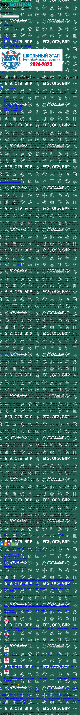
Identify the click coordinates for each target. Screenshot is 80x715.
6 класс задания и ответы (13, 101)
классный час (16, 698)
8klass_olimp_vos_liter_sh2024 (10, 354)
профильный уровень (21, 700)
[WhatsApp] (13, 544)
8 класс (6, 688)
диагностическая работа (51, 694)
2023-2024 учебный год (29, 689)
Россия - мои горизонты (23, 691)
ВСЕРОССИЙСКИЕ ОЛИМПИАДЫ (17, 46)
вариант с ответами (61, 691)
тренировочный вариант (16, 705)
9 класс (10, 689)
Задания (74, 689)
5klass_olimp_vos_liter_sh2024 (10, 117)
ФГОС (32, 691)
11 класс (19, 689)
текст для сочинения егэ (58, 703)
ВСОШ (2, 72)
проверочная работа (9, 700)
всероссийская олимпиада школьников (14, 547)
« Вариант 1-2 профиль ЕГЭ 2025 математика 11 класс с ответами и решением (28, 549)
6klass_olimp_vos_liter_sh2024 (10, 182)
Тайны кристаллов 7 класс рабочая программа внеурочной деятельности (37, 584)
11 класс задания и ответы (14, 110)
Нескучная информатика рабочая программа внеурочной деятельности (36, 606)
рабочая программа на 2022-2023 (39, 700)
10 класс (14, 688)
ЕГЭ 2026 (68, 689)
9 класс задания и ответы (13, 107)
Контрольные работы (11, 564)
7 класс (2, 688)
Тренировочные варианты (13, 554)
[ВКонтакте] (1, 544)
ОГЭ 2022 (2, 691)
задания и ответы (34, 547)
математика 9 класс (44, 698)
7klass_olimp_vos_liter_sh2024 (10, 265)
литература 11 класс (30, 698)
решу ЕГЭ (70, 700)
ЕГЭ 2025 (62, 689)
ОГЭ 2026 (13, 691)
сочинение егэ (37, 703)
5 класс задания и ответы (13, 99)
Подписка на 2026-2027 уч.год (15, 562)
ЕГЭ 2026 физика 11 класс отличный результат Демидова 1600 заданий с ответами (41, 655)
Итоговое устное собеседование (15, 558)
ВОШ (37, 689)
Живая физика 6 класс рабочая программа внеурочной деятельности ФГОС (39, 580)
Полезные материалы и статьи (15, 568)
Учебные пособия (10, 44)
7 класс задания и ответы (13, 103)
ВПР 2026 (7, 42)
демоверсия (40, 694)
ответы (70, 698)
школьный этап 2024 (65, 547)
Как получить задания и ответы (15, 569)
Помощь (7, 571)
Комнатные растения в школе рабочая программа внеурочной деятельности (39, 601)
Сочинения (8, 566)
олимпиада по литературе (49, 547)
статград (47, 703)
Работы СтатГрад (10, 38)
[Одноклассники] (5, 544)
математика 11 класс (59, 698)
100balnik (11, 88)
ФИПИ (37, 691)
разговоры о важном (58, 700)
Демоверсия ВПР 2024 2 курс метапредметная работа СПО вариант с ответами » (29, 551)
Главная (7, 36)
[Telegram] (16, 544)
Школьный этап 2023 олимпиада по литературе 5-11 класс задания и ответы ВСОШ (34, 535)
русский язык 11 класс (20, 703)
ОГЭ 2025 (8, 691)
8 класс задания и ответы (13, 105)
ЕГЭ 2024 (56, 689)
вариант (52, 691)
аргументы (45, 691)
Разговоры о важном (11, 40)
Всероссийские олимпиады (14, 560)
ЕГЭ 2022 (42, 689)
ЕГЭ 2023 (50, 689)
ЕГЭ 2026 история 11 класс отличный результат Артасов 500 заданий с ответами (41, 666)
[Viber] (9, 544)
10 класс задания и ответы (14, 108)
